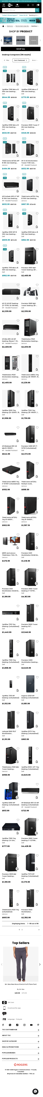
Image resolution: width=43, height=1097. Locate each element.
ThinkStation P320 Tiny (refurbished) (10, 911)
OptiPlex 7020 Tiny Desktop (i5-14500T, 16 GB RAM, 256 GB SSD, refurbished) (30, 411)
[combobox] (20, 10)
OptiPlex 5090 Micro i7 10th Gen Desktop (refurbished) (29, 90)
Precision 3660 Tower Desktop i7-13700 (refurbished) (29, 590)
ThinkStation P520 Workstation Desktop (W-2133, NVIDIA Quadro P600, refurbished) (29, 340)
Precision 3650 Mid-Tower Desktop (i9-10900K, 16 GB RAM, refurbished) (28, 269)
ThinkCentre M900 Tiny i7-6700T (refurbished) (11, 483)
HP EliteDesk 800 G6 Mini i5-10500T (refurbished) (9, 447)
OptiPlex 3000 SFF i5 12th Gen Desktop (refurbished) (9, 233)
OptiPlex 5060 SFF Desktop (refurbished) (10, 804)
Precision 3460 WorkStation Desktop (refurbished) (29, 661)
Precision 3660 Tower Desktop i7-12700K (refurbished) (29, 839)
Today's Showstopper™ (10, 15)
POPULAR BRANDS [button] (8, 1053)
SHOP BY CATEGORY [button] (9, 1041)
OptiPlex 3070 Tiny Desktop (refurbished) (30, 732)
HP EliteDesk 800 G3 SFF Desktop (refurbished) (30, 804)
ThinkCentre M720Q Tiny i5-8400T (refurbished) (9, 518)
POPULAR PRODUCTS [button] (10, 1059)
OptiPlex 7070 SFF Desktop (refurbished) (30, 875)
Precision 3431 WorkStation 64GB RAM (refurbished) (30, 554)
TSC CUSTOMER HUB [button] (9, 1030)
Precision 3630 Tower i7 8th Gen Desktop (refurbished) (30, 126)
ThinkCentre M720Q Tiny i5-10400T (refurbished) (28, 518)
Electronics (10, 26)
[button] (17, 5)
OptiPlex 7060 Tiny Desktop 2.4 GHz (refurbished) (9, 839)
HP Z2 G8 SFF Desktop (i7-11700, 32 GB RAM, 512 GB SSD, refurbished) (10, 304)
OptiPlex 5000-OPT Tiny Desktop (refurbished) (30, 768)
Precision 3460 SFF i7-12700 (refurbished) (29, 447)
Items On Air (23, 15)
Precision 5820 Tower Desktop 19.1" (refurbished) (29, 625)
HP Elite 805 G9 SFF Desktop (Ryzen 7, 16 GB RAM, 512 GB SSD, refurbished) (10, 340)
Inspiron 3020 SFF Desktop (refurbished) (30, 697)
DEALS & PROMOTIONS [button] (10, 1047)
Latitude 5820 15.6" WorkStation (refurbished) (9, 732)
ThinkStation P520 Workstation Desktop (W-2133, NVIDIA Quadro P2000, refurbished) (10, 376)
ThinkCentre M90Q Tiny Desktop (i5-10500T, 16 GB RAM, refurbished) (30, 376)
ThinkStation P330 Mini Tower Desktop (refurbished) (10, 768)
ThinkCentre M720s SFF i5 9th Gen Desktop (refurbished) (10, 162)
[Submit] (37, 10)
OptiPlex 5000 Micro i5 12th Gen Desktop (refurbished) (29, 233)
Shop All (20, 49)
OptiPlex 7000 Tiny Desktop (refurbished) (10, 661)
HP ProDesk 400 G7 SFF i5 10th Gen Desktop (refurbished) (10, 197)
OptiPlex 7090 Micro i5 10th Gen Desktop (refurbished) (10, 90)
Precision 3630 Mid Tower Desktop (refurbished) (9, 875)
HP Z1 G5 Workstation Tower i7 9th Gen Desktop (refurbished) (30, 162)
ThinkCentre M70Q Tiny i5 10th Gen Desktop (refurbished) (30, 197)
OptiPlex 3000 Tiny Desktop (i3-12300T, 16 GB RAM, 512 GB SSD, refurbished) (10, 411)
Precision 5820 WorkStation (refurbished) (26, 911)
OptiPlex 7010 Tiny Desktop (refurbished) (10, 625)
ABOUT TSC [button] (6, 1035)
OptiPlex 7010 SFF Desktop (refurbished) (10, 697)
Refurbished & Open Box (22, 26)
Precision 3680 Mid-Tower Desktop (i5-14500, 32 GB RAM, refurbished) (28, 304)
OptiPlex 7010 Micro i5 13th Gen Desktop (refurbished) (10, 269)
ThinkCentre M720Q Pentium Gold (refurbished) (28, 483)
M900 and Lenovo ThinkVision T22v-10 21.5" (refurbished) (9, 554)
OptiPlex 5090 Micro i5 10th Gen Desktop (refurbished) (10, 126)
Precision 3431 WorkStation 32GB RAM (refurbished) (11, 590)
